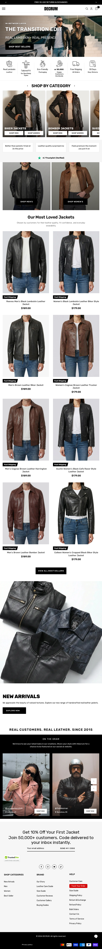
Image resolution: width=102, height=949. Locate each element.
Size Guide (41, 891)
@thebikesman (61, 808)
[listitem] (9, 69)
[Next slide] (94, 788)
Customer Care (75, 881)
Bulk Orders (74, 909)
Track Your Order (78, 886)
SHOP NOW (41, 811)
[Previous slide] (94, 781)
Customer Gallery (44, 900)
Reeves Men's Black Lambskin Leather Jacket (25, 303)
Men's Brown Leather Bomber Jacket (26, 552)
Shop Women (34, 133)
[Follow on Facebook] (41, 866)
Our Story (41, 882)
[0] (96, 8)
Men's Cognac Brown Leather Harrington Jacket (26, 470)
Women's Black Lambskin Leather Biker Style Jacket (76, 303)
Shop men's (26, 202)
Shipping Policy (75, 895)
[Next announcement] (96, 2)
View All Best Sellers (51, 571)
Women (7, 891)
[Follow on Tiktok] (61, 866)
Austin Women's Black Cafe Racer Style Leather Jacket (76, 470)
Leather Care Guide (45, 886)
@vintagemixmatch (14, 808)
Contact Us (74, 914)
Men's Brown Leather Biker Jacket (25, 385)
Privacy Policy (75, 923)
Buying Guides (43, 905)
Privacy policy (27, 945)
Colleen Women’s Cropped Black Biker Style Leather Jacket (76, 554)
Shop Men (14, 133)
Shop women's (75, 202)
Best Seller (8, 896)
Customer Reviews (45, 896)
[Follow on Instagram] (48, 866)
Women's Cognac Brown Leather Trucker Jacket (76, 386)
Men (5, 886)
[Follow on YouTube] (54, 866)
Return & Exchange (77, 900)
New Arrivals (9, 882)
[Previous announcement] (6, 2)
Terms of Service (76, 919)
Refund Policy (75, 905)
